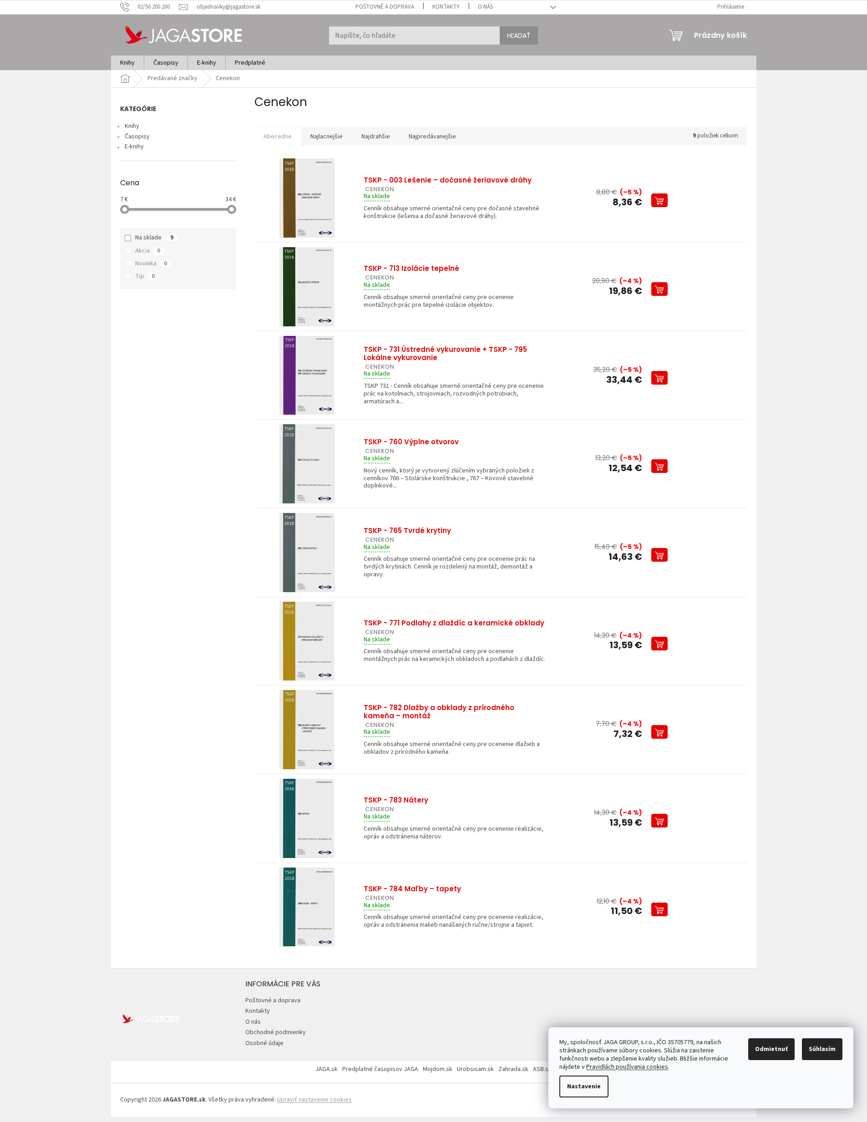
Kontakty (446, 7)
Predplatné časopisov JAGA (380, 1069)
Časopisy (137, 136)
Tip (145, 276)
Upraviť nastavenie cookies (314, 1099)
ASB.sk (542, 1069)
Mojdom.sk (437, 1069)
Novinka (151, 263)
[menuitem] (127, 63)
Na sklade (154, 237)
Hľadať (519, 35)
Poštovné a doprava (384, 7)
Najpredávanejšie (432, 136)
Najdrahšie (375, 136)
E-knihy (134, 146)
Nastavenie (584, 1086)
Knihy (132, 126)
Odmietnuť (771, 1049)
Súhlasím (822, 1049)
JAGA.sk (326, 1069)
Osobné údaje (264, 1043)
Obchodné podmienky (275, 1032)
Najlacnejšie (326, 136)
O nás (485, 7)
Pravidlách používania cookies (627, 1066)
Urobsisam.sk (475, 1069)
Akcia (147, 250)
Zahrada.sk (513, 1069)
